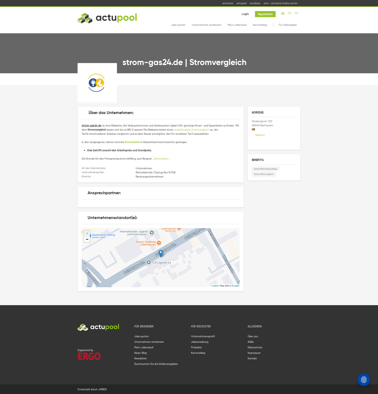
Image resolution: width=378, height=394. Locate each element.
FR (296, 13)
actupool (241, 3)
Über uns (253, 336)
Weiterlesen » (162, 158)
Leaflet (215, 285)
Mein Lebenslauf (237, 24)
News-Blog (140, 352)
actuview (227, 3)
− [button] (87, 239)
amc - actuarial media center (281, 3)
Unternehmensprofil (203, 336)
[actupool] (107, 18)
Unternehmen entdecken (206, 24)
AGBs (251, 341)
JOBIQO (102, 389)
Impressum (254, 352)
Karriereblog (260, 24)
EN (289, 13)
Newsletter (140, 358)
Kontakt (252, 358)
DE (282, 13)
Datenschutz (255, 347)
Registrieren (265, 14)
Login (245, 14)
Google (235, 285)
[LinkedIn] (80, 339)
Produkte (196, 347)
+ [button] (87, 233)
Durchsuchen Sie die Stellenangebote (156, 363)
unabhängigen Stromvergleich (191, 129)
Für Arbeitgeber (288, 24)
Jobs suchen (178, 24)
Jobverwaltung (199, 341)
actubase (255, 3)
